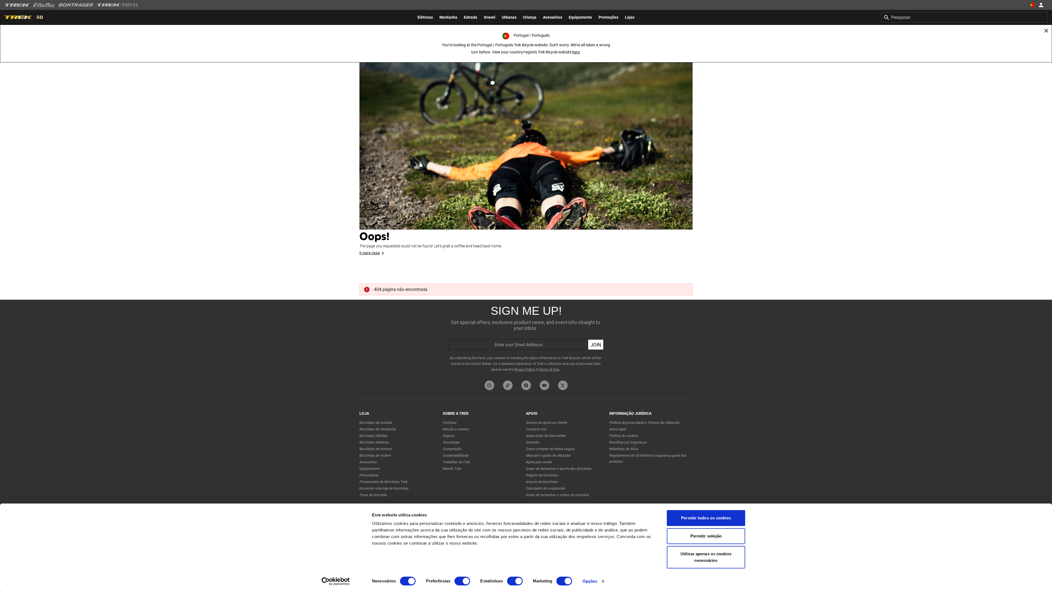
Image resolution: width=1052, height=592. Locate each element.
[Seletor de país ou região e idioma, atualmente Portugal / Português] (1031, 5)
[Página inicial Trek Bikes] (17, 5)
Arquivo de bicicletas (542, 482)
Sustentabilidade (456, 455)
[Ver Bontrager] (75, 5)
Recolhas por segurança (628, 442)
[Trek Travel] (118, 5)
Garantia (532, 442)
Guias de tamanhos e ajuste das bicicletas (559, 469)
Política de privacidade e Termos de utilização (644, 423)
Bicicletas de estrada (375, 423)
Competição (452, 449)
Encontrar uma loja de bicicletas (384, 488)
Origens (449, 436)
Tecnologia (451, 442)
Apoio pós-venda (539, 462)
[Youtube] (544, 385)
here (576, 52)
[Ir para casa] (526, 137)
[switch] (462, 581)
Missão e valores (456, 429)
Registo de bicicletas (542, 475)
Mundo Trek (452, 469)
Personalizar (369, 475)
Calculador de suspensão (545, 488)
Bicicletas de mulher (375, 455)
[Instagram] (489, 385)
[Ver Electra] (44, 5)
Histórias (450, 423)
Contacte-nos (536, 429)
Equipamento (369, 469)
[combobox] (964, 17)
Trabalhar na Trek (456, 462)
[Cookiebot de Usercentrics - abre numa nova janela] (336, 581)
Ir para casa (369, 253)
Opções (590, 581)
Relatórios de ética (623, 449)
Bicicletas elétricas (374, 442)
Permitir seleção (706, 536)
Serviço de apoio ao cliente (546, 423)
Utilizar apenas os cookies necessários (706, 557)
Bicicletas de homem (375, 449)
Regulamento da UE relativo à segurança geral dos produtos (648, 458)
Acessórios (368, 462)
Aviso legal (617, 429)
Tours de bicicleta (373, 495)
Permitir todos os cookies (706, 518)
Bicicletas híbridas (373, 436)
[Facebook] (526, 385)
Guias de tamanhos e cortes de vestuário (557, 495)
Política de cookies (623, 436)
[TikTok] (508, 385)
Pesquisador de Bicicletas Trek (383, 482)
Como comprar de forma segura (550, 449)
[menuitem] (425, 17)
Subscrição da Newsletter (546, 436)
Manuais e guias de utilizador (548, 455)
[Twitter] (563, 385)
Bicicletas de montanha (377, 429)
